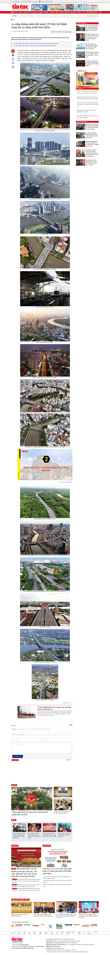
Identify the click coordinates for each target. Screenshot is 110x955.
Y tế (83, 12)
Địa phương (89, 933)
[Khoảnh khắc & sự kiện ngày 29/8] (63, 792)
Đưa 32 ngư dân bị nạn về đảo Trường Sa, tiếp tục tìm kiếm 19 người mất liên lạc (19, 836)
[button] (70, 828)
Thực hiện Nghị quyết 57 (92, 12)
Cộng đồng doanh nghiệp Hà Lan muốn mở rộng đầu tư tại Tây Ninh (43, 915)
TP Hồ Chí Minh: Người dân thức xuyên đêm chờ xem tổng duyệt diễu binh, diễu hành (35, 43)
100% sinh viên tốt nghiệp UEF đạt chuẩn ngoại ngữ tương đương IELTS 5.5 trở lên (88, 916)
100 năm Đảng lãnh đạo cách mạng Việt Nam (47, 15)
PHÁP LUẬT (35, 12)
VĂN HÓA (41, 12)
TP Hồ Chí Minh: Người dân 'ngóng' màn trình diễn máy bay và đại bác (54, 708)
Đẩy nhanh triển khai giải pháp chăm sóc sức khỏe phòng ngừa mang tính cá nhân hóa (66, 916)
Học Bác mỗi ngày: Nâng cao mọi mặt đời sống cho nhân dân (62, 812)
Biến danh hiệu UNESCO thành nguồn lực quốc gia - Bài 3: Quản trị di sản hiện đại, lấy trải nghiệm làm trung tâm (26, 881)
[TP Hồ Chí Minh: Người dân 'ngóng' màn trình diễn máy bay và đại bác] (27, 712)
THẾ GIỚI (20, 12)
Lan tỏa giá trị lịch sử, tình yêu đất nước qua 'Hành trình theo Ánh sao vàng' (34, 836)
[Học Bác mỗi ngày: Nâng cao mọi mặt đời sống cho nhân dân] (63, 804)
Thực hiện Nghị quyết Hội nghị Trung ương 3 (68, 15)
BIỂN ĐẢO (79, 12)
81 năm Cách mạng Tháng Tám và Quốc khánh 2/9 (29, 15)
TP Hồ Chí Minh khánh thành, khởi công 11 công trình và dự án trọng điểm (49, 835)
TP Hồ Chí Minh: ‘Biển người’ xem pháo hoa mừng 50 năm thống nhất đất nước (33, 45)
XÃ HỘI (29, 12)
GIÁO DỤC (46, 12)
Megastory (14, 868)
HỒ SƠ (56, 12)
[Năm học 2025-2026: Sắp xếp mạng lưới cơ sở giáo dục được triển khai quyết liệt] (58, 857)
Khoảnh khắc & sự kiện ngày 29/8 (62, 798)
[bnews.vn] (40, 926)
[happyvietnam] (23, 925)
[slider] (38, 475)
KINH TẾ (25, 12)
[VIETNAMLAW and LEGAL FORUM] (16, 926)
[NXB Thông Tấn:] (31, 926)
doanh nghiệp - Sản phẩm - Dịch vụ (20, 899)
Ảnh (14, 19)
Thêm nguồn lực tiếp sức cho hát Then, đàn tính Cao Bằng (64, 835)
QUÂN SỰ (61, 12)
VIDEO (100, 12)
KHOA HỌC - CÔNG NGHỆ (70, 12)
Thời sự (15, 12)
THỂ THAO (52, 12)
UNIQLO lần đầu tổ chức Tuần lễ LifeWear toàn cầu (19, 915)
